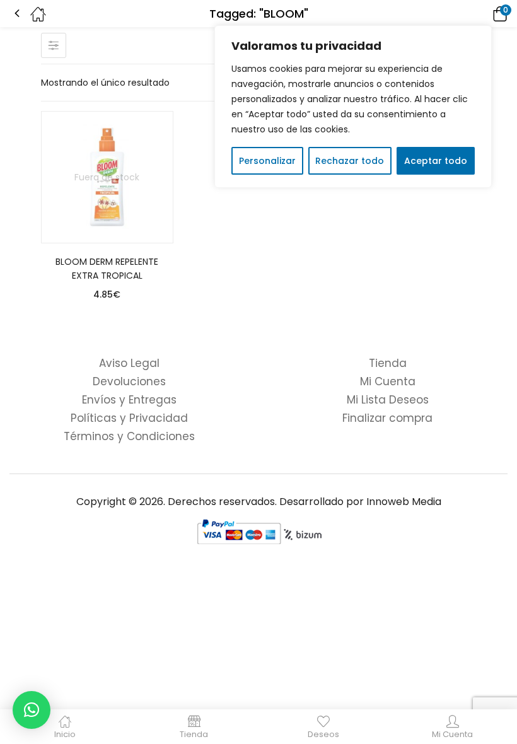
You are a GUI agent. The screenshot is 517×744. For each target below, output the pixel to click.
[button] (482, 13)
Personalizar (267, 160)
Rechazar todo (349, 160)
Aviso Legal (129, 363)
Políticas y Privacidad (129, 418)
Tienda (388, 363)
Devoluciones (129, 381)
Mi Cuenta (387, 381)
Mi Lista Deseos (388, 399)
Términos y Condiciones (129, 436)
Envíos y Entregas (129, 399)
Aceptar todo (435, 160)
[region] (353, 106)
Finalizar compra (387, 418)
